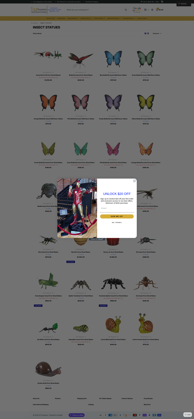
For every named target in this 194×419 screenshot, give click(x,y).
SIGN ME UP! (117, 216)
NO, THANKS (117, 222)
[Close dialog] (134, 181)
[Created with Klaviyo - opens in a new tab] (97, 239)
